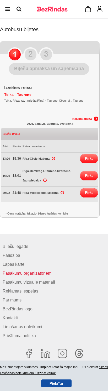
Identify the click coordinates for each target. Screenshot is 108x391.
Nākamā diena (82, 118)
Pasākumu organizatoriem (27, 273)
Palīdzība (11, 255)
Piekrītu (56, 383)
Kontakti (10, 318)
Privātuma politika (19, 335)
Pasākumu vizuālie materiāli (29, 282)
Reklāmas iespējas (20, 291)
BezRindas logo (18, 309)
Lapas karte (13, 264)
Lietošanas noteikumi (22, 327)
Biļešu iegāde (15, 246)
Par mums (12, 300)
